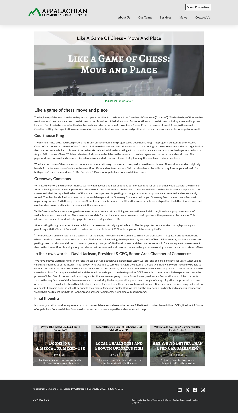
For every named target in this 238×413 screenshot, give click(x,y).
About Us (124, 17)
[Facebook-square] (195, 390)
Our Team (145, 17)
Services (165, 17)
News (183, 17)
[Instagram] (203, 390)
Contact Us (202, 17)
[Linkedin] (179, 390)
